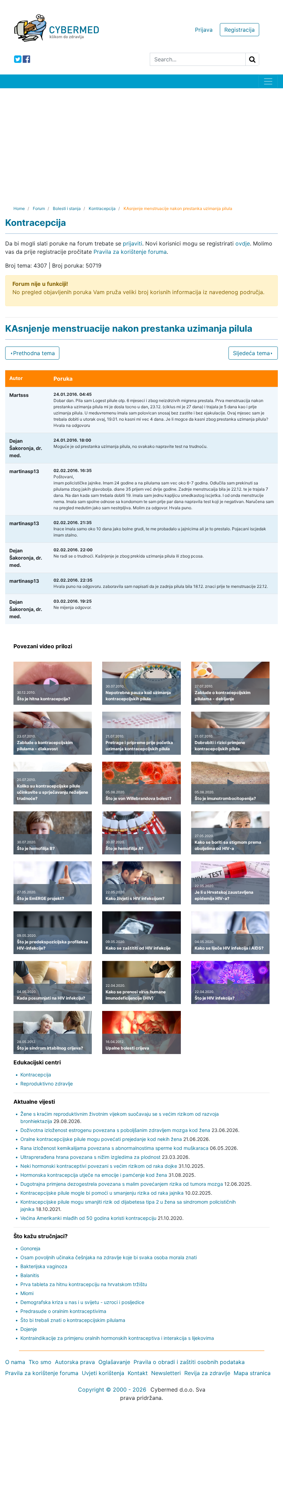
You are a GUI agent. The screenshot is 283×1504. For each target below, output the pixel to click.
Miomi (26, 1293)
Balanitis (29, 1275)
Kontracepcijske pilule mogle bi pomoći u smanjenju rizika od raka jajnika (102, 1193)
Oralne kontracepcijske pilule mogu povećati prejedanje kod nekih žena (101, 1139)
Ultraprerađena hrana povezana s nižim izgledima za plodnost (90, 1157)
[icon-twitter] (17, 59)
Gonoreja (30, 1248)
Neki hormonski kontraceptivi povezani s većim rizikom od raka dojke (98, 1166)
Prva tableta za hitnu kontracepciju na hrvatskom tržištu (83, 1284)
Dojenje (28, 1329)
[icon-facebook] (26, 59)
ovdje (242, 243)
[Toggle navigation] (268, 81)
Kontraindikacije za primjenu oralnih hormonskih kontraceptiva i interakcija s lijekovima (117, 1338)
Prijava (204, 29)
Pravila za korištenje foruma (130, 251)
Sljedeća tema (251, 353)
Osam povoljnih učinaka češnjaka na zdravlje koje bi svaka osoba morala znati (108, 1257)
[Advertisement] (141, 140)
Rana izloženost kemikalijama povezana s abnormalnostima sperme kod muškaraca (114, 1148)
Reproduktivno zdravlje (46, 1083)
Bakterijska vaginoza (43, 1266)
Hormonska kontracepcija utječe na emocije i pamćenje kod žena (93, 1175)
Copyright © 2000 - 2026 (112, 1389)
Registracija (239, 29)
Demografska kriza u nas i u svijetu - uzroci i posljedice (82, 1302)
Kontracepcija (35, 1074)
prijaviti (132, 243)
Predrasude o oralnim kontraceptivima (63, 1311)
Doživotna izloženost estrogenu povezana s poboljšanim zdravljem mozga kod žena (115, 1130)
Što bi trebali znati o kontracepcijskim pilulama (72, 1320)
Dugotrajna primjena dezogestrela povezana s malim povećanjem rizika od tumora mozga (121, 1184)
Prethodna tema (34, 353)
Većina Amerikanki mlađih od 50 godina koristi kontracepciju (88, 1218)
